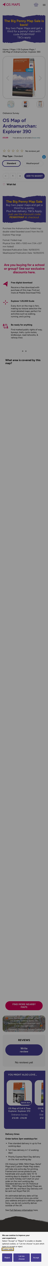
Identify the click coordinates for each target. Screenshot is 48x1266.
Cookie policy (7, 1249)
